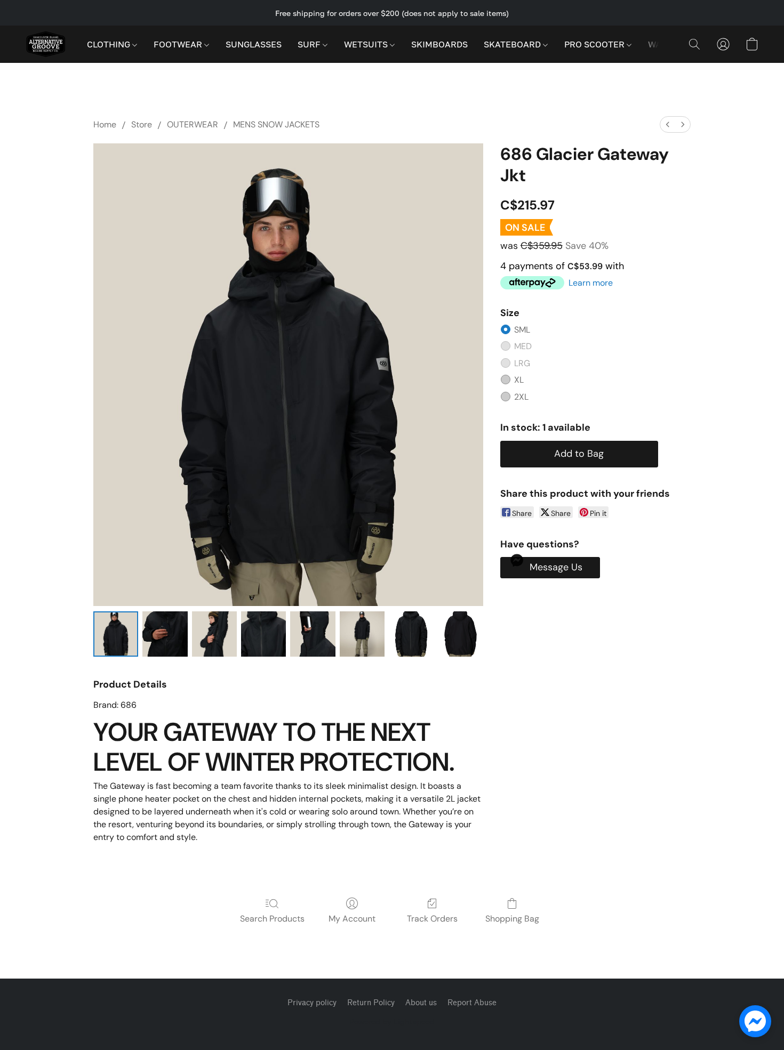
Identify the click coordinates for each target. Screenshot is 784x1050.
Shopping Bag (512, 918)
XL (519, 379)
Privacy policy (312, 1002)
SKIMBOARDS (439, 44)
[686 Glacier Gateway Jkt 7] (460, 633)
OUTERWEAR (192, 124)
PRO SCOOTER (595, 44)
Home (104, 124)
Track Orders (432, 918)
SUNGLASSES (254, 44)
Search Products (272, 918)
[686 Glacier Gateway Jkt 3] (263, 633)
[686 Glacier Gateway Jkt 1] (164, 633)
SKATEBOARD (513, 44)
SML (522, 329)
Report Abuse (472, 1002)
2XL (521, 396)
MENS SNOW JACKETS (276, 124)
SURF (310, 44)
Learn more (591, 282)
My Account (352, 918)
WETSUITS (367, 44)
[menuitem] (667, 124)
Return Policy (371, 1002)
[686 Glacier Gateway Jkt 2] (214, 633)
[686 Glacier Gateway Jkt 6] (411, 633)
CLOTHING (109, 44)
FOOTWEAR (179, 44)
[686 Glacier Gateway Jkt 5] (362, 633)
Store (141, 124)
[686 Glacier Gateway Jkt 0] (115, 633)
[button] (46, 44)
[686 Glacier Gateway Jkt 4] (312, 633)
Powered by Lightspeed (392, 1021)
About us (421, 1002)
